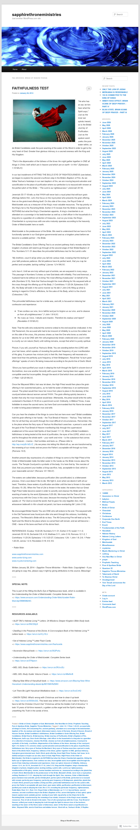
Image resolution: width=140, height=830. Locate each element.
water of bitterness (45, 804)
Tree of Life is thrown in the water (33, 800)
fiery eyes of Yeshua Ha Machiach (38, 748)
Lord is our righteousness (72, 768)
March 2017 (107, 439)
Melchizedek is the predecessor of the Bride (41, 773)
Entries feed (107, 601)
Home (15, 69)
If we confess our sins (42, 760)
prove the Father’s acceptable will (25, 785)
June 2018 (106, 396)
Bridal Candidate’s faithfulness (37, 733)
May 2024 (106, 194)
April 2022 (106, 263)
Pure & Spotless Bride (20, 726)
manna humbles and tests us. (50, 770)
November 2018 (108, 382)
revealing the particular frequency (63, 787)
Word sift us (62, 807)
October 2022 (107, 249)
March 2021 (107, 301)
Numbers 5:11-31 (25, 775)
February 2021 (108, 304)
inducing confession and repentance (36, 763)
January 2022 (107, 272)
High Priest (56, 755)
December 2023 (108, 209)
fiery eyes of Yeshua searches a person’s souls (71, 748)
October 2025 (107, 145)
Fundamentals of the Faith (113, 527)
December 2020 (108, 310)
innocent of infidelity (71, 763)
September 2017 (109, 422)
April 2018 (106, 402)
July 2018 (106, 393)
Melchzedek (49, 723)
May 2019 (106, 365)
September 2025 (109, 148)
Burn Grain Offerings (38, 738)
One (62, 775)
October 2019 (107, 350)
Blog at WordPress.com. (70, 820)
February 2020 (108, 339)
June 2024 (106, 191)
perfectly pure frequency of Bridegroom (57, 780)
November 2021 (108, 278)
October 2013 (107, 465)
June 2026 (106, 122)
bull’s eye (26, 738)
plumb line (78, 780)
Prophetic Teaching (80, 723)
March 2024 (107, 200)
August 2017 (107, 425)
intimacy (83, 763)
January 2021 (107, 307)
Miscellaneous (108, 545)
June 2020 (106, 327)
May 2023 (106, 229)
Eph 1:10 (15, 745)
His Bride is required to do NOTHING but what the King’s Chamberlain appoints (53, 758)
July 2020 (106, 324)
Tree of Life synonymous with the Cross (62, 800)
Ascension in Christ (110, 496)
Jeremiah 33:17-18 (38, 765)
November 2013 (108, 463)
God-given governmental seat (23, 753)
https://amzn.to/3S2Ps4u (49, 650)
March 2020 (107, 336)
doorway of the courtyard (79, 743)
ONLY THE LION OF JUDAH (113, 89)
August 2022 (107, 255)
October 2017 (107, 419)
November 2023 (108, 212)
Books (105, 504)
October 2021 (107, 281)
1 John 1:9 (62, 726)
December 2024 (108, 174)
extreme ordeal (35, 745)
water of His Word (61, 804)
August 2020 (107, 321)
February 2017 (108, 442)
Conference (107, 516)
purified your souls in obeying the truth (27, 787)
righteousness (83, 787)
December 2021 (108, 275)
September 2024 (109, 183)
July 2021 (106, 289)
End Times (106, 522)
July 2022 (106, 258)
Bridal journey (38, 736)
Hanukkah (106, 530)
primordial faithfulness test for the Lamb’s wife (71, 782)
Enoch (105, 525)
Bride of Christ (25, 723)
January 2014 (107, 457)
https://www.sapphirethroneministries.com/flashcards (38, 644)
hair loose (81, 753)
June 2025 (106, 157)
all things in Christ (19, 728)
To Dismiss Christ (109, 577)
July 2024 (106, 188)
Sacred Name (73, 790)
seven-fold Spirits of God (71, 792)
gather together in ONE (65, 750)
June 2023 (106, 226)
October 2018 (107, 385)
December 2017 (108, 414)
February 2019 (108, 373)
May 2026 (106, 125)
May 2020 (106, 330)
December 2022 (108, 243)
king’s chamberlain (80, 765)
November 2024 (108, 177)
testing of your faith (49, 795)
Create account (108, 595)
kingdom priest (33, 768)
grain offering (51, 753)
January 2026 (107, 137)
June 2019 (106, 362)
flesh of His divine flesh (21, 750)
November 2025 (108, 142)
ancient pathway (49, 728)
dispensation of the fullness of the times (53, 743)
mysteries (106, 548)
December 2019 (108, 344)
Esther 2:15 (24, 745)
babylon (105, 499)
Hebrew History (108, 533)
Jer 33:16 (26, 765)
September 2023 (109, 217)
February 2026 (108, 134)
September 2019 (109, 353)
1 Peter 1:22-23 (73, 726)
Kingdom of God (38, 723)
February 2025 (108, 168)
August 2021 (107, 287)
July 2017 (106, 428)
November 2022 (108, 246)
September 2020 (109, 318)
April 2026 (106, 128)
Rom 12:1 (25, 790)
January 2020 (107, 341)
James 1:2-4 (17, 765)
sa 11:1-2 (64, 790)
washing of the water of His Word (24, 804)
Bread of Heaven (77, 731)
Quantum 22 (107, 568)
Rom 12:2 (33, 790)
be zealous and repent (32, 731)
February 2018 (108, 408)
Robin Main (16, 790)
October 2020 (107, 315)
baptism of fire (17, 731)
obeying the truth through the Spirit (46, 775)
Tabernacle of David (110, 574)
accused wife (85, 726)
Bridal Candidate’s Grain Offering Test (64, 733)
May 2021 (106, 295)
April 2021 (106, 298)
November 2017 (108, 416)
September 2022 (109, 252)
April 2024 (106, 197)
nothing (15, 775)
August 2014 (107, 454)
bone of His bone (63, 731)
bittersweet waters (49, 731)
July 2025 (106, 154)
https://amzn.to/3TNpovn (26, 660)
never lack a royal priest (81, 773)
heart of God (46, 755)
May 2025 (106, 160)
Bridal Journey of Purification (56, 736)
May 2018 (106, 399)
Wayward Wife (22, 807)
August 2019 (107, 356)
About (24, 69)
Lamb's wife (57, 768)
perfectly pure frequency (31, 780)
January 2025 (107, 171)
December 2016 (108, 448)
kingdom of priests (19, 768)
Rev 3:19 (46, 787)
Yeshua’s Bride (74, 807)
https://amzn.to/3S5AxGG (26, 700)
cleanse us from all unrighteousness (62, 741)
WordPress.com (109, 607)
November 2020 (108, 312)
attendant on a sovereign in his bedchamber (73, 728)
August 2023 (107, 220)
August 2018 (107, 390)
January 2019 (107, 376)
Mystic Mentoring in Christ (113, 551)
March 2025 (107, 165)
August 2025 (107, 151)
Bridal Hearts (27, 736)
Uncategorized (108, 579)
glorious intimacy (81, 750)
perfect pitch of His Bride (60, 777)
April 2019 (106, 367)
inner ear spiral (57, 763)
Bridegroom (16, 738)
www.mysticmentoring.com (24, 560)
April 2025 (106, 162)
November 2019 (108, 347)
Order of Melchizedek (80, 775)
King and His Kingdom (63, 765)
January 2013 (107, 480)
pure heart (43, 785)
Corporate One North (111, 519)
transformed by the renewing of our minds (41, 797)
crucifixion (33, 743)
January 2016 (107, 451)
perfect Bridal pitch (42, 777)
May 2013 (106, 477)
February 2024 (108, 203)
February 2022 (108, 269)
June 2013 (106, 474)
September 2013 (109, 468)
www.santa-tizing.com (22, 557)
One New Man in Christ (64, 723)
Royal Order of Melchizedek (49, 790)
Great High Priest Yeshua (66, 753)
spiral (83, 792)
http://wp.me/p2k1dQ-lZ (22, 444)
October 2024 (107, 180)
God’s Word (40, 753)
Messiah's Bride (65, 773)
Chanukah (106, 510)
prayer (105, 559)
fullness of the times (47, 750)
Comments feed (109, 604)
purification (66, 785)
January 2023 (107, 240)
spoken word (23, 795)
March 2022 (107, 266)
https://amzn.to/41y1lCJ (37, 633)
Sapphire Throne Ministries (40, 726)
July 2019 (106, 359)
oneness (68, 775)
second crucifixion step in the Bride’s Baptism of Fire (40, 792)
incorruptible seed (59, 760)
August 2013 (107, 471)
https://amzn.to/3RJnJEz (53, 667)
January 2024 (107, 206)
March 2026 (107, 131)
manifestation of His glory (22, 770)
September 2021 (109, 284)
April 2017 (106, 437)
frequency (35, 750)
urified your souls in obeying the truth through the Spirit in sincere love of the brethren (52, 802)
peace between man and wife (23, 777)
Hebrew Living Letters (111, 536)
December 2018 (108, 379)
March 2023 (107, 235)
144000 (105, 493)
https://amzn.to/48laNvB (62, 673)
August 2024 (107, 186)
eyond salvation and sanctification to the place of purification (65, 745)
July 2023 (106, 223)
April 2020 (106, 333)
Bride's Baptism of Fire (77, 736)
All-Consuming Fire (34, 728)
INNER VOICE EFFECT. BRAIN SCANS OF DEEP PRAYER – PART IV (115, 103)
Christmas (106, 513)
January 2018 (107, 411)
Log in (105, 598)
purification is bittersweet (81, 785)
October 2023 (107, 214)
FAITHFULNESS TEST (30, 88)
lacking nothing (46, 768)
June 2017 (106, 431)
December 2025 (108, 139)
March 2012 (107, 483)
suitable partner (35, 795)
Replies (84, 807)
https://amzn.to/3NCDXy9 (26, 623)
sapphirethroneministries (36, 14)
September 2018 (109, 388)
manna (35, 770)
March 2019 (107, 370)
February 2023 (108, 237)
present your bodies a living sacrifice (38, 782)
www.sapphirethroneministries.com (27, 554)
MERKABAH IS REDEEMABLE (115, 92)
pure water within (54, 785)
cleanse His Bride (40, 741)
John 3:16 (50, 765)
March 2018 (107, 405)
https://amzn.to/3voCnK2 (70, 690)
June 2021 (106, 292)
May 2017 (106, 434)
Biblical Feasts (108, 502)
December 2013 (108, 460)
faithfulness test (18, 748)
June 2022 (106, 261)
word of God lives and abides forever (43, 807)
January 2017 (107, 445)
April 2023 (106, 232)
